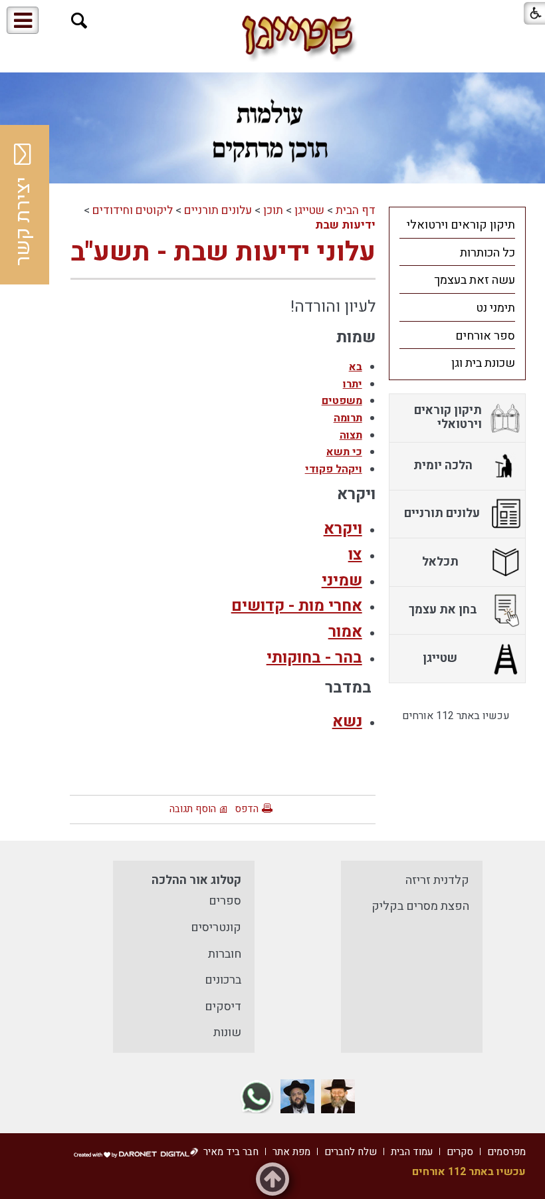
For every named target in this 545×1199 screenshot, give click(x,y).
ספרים (225, 901)
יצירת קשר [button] (23, 221)
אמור (345, 631)
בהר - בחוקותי (314, 657)
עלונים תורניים (218, 210)
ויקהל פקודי (333, 469)
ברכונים (223, 980)
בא (355, 367)
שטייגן (309, 210)
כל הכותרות (487, 253)
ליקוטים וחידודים (132, 210)
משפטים (342, 401)
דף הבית (356, 210)
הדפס (247, 809)
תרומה (348, 418)
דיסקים (223, 1007)
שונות (227, 1032)
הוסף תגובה (192, 809)
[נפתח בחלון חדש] (338, 1096)
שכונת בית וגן (483, 363)
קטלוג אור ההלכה (196, 880)
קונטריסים (216, 927)
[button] (79, 21)
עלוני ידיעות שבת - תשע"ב (223, 252)
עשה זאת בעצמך (474, 280)
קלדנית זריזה (437, 880)
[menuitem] (457, 225)
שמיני (342, 580)
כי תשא (344, 452)
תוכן (273, 210)
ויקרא (343, 528)
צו (355, 554)
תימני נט (495, 308)
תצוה (351, 435)
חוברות (224, 954)
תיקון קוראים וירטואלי (461, 225)
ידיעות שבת (345, 225)
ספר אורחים (485, 336)
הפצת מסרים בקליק (420, 906)
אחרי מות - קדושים (296, 605)
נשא (347, 721)
